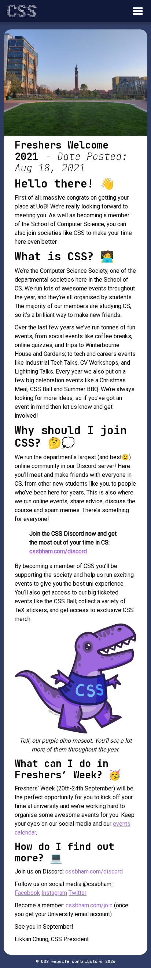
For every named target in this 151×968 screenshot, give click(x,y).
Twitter (77, 892)
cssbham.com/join (89, 905)
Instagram (54, 892)
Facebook (27, 892)
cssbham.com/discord (58, 551)
